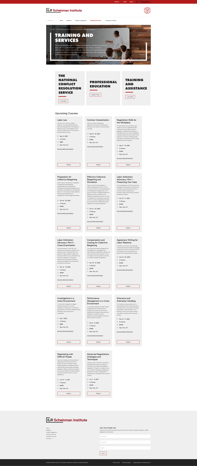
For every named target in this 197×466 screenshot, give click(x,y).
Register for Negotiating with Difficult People (68, 374)
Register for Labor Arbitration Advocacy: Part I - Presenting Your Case (128, 202)
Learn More (70, 88)
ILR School (63, 462)
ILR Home (52, 29)
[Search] (149, 2)
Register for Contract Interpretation (98, 142)
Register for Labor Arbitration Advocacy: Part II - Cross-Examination (68, 263)
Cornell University (54, 462)
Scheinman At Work (111, 20)
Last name (103, 442)
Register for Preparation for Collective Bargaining (68, 202)
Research (69, 20)
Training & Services (95, 20)
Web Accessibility (126, 462)
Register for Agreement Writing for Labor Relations (128, 263)
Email (102, 448)
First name (103, 436)
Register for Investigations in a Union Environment (68, 320)
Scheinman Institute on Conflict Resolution (69, 29)
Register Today (103, 88)
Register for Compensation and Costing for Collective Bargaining (98, 263)
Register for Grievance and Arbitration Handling (128, 320)
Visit (125, 2)
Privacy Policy (116, 462)
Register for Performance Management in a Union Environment (98, 320)
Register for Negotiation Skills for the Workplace (128, 142)
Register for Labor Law (68, 142)
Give (131, 2)
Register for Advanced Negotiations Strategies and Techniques (98, 374)
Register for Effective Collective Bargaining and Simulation (98, 202)
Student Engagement (80, 20)
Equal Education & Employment (141, 462)
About (61, 20)
